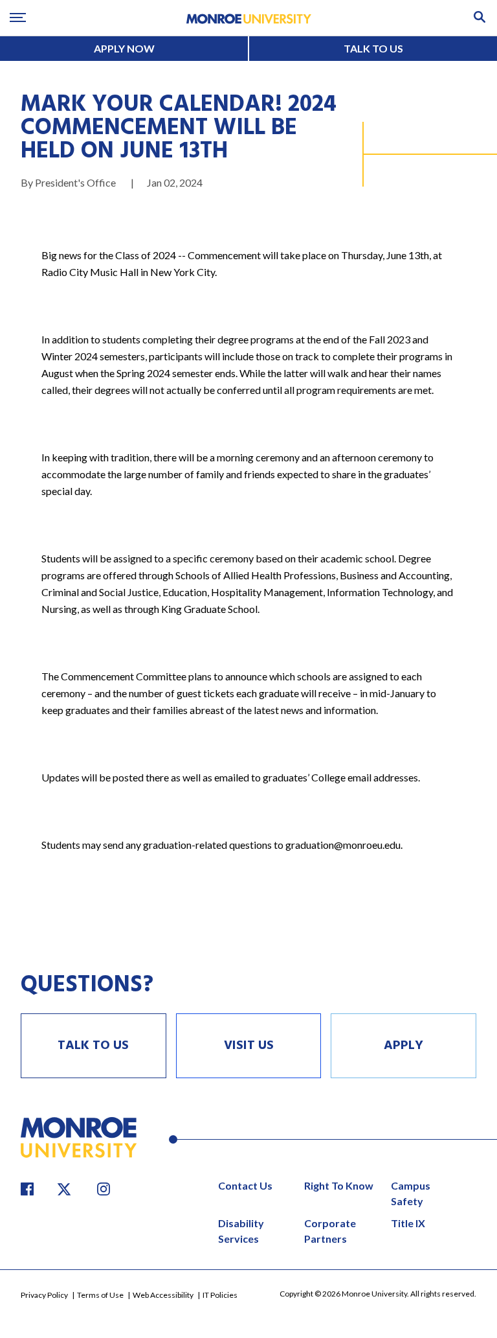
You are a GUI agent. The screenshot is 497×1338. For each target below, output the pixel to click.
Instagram (103, 1189)
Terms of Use (101, 1295)
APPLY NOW (124, 48)
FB (27, 1189)
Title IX (408, 1223)
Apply (403, 1045)
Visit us (249, 1045)
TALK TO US (373, 48)
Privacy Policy (45, 1295)
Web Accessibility (164, 1295)
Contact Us (245, 1185)
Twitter (65, 1189)
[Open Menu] (18, 18)
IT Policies (220, 1295)
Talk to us (93, 1045)
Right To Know (338, 1185)
